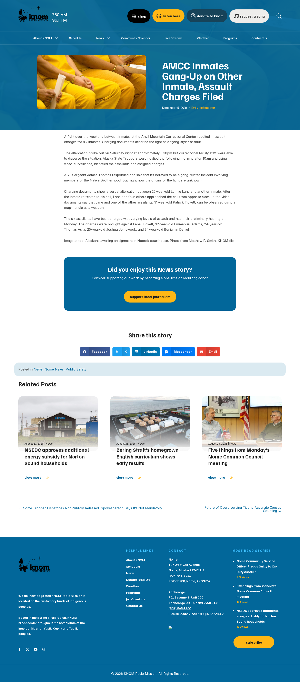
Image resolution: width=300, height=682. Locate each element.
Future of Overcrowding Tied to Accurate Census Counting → (242, 509)
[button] (57, 37)
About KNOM (42, 38)
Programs (230, 38)
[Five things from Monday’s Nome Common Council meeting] (242, 423)
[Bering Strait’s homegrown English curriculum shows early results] (150, 423)
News (100, 38)
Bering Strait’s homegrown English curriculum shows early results (147, 456)
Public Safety (76, 369)
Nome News (54, 369)
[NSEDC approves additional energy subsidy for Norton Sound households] (58, 423)
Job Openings (135, 599)
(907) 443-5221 (180, 575)
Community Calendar (135, 38)
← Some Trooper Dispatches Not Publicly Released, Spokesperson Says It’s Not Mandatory (90, 508)
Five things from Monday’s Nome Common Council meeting (239, 456)
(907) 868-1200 (180, 608)
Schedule (75, 38)
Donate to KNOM (138, 579)
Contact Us (259, 38)
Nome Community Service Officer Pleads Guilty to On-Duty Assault (257, 566)
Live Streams (173, 38)
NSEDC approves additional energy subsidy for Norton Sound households (56, 456)
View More (33, 477)
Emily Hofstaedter (203, 107)
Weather (203, 38)
